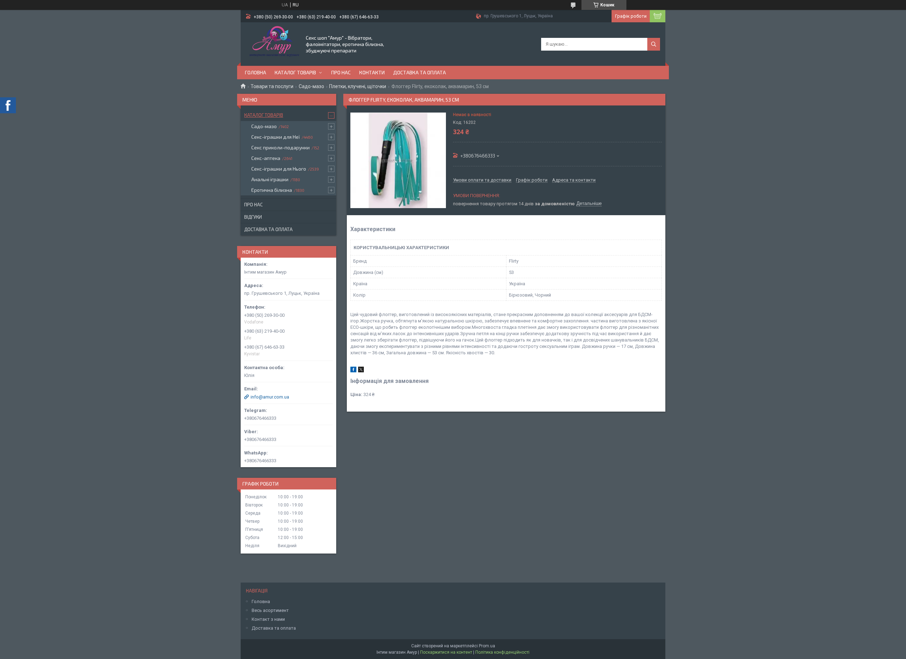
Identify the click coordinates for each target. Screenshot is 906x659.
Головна (255, 72)
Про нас (341, 72)
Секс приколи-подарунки (280, 147)
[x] (361, 370)
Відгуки (253, 217)
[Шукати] (653, 44)
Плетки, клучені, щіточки (357, 86)
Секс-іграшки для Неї (275, 137)
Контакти (372, 72)
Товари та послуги (272, 86)
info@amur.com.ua (270, 397)
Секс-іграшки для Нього (278, 169)
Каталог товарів (295, 72)
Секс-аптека (265, 158)
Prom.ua (487, 645)
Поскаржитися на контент (446, 652)
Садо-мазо (311, 86)
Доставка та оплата (419, 72)
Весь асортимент (270, 610)
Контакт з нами (268, 619)
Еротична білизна (271, 190)
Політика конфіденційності (502, 652)
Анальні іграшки (269, 179)
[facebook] (353, 370)
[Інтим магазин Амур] (272, 43)
